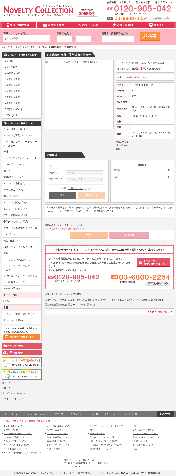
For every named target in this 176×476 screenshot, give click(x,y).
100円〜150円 (13, 72)
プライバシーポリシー (12, 399)
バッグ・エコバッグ (16, 164)
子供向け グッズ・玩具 (15, 221)
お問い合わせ (15, 352)
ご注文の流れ (93, 414)
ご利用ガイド (75, 414)
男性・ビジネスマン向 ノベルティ (148, 437)
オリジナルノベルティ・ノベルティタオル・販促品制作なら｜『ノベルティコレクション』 (79, 473)
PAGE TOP (165, 414)
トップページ (11, 414)
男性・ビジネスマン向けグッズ (20, 228)
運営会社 (6, 383)
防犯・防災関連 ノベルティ (59, 437)
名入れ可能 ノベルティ (15, 129)
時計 (5, 151)
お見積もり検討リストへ (21, 337)
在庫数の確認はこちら (136, 77)
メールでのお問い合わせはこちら (156, 262)
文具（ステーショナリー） (145, 430)
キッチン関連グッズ (14, 288)
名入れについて (111, 414)
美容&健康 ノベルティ (57, 441)
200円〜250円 (13, 85)
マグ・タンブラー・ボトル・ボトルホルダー (21, 143)
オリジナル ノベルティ (15, 189)
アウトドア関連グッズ (15, 202)
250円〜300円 (13, 91)
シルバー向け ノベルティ (15, 441)
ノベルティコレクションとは (36, 414)
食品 (5, 307)
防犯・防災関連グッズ (15, 215)
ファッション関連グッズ (16, 259)
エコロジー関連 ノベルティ (16, 437)
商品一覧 (59, 414)
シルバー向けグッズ (14, 234)
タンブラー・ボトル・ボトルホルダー (107, 426)
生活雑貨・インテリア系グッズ (20, 275)
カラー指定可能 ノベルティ (18, 135)
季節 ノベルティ (12, 196)
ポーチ (7, 170)
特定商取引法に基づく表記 (14, 393)
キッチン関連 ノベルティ (15, 449)
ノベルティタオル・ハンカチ (21, 158)
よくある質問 (130, 414)
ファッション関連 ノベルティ (17, 445)
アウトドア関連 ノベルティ (145, 433)
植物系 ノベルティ (141, 441)
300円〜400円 (13, 97)
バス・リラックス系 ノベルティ (104, 441)
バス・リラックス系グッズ (17, 247)
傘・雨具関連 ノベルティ (144, 445)
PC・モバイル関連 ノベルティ (18, 433)
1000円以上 (11, 115)
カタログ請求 (15, 345)
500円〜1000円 (13, 109)
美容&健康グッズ (12, 240)
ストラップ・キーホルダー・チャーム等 (21, 268)
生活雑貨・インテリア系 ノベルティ (106, 445)
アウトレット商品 (13, 320)
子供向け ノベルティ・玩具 (102, 437)
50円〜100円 (12, 66)
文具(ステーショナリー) (16, 177)
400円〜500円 (13, 103)
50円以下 (10, 60)
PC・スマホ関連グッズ (15, 183)
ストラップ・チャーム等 (58, 445)
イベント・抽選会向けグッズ (19, 313)
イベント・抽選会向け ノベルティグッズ (22, 452)
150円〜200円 (13, 79)
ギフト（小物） (54, 449)
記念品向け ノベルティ (100, 449)
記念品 (7, 301)
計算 (62, 195)
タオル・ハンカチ (12, 430)
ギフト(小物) (10, 294)
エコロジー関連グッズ (15, 208)
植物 (5, 253)
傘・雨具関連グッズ (14, 282)
